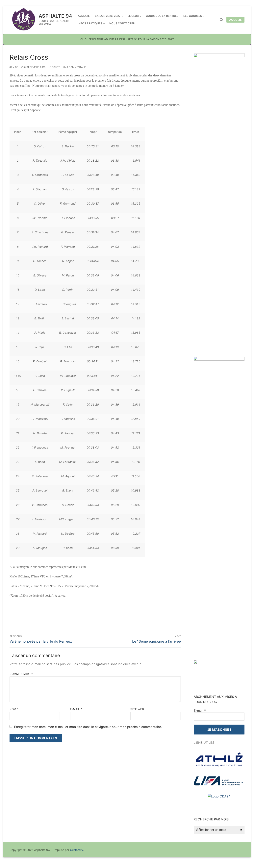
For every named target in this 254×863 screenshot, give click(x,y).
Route (55, 67)
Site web (137, 709)
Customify (76, 850)
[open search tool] (221, 20)
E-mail (76, 709)
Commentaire (21, 673)
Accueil (235, 19)
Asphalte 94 (55, 16)
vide (15, 67)
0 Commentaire (76, 67)
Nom (14, 709)
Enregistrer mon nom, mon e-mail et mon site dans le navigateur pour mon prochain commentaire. (88, 727)
